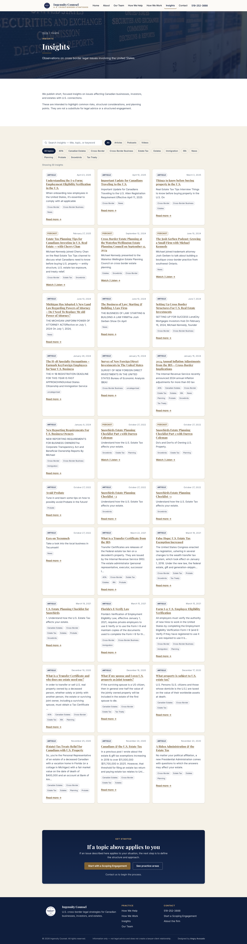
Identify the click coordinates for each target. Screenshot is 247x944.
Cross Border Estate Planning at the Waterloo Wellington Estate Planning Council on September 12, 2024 (123, 244)
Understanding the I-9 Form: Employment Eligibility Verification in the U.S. (68, 184)
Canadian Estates (77, 151)
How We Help (135, 5)
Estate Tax (143, 151)
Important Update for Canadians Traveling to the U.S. (122, 182)
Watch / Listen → (55, 284)
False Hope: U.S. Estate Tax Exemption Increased (173, 540)
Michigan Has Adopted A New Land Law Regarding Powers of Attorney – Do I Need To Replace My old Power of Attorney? (68, 309)
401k (61, 151)
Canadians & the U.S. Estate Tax (121, 746)
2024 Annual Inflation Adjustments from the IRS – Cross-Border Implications (178, 365)
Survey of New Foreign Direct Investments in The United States (122, 363)
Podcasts (131, 142)
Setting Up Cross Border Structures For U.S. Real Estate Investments (175, 308)
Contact (183, 5)
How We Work (154, 5)
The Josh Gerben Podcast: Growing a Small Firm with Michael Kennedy (178, 242)
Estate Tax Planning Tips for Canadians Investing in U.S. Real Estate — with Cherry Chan (66, 242)
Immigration (172, 151)
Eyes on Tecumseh (58, 538)
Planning (48, 157)
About (106, 5)
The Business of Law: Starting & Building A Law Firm (121, 306)
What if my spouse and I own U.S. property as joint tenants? (122, 677)
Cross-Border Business (121, 151)
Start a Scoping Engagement (180, 916)
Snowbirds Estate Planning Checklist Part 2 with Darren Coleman (174, 433)
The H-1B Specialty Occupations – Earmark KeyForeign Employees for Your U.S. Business (67, 365)
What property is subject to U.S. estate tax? (176, 677)
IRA (184, 151)
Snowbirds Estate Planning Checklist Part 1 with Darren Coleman (119, 433)
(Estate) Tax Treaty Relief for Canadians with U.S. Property (64, 748)
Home (96, 5)
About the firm (172, 921)
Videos (145, 142)
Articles (118, 142)
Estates (157, 151)
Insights (170, 5)
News (194, 151)
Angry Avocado (197, 938)
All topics (49, 151)
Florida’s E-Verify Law (115, 609)
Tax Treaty (92, 157)
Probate (62, 157)
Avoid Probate (55, 492)
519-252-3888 (200, 5)
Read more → (53, 219)
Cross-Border (98, 151)
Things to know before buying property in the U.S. (175, 182)
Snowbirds (76, 157)
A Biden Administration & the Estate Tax (175, 748)
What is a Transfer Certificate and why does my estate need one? (67, 677)
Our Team (119, 5)
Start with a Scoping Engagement (107, 865)
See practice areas (147, 865)
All (108, 142)
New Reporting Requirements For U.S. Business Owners (67, 432)
